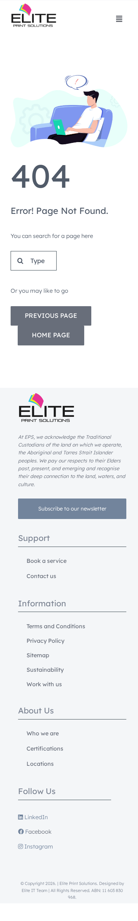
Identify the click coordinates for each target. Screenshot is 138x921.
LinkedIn (35, 817)
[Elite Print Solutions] (34, 6)
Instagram (38, 846)
